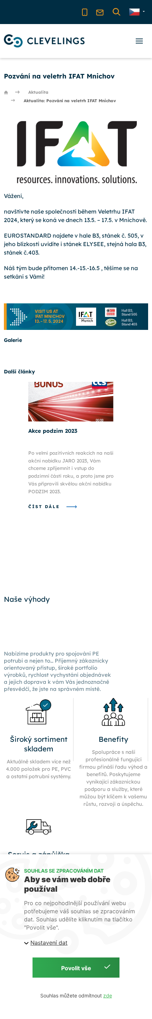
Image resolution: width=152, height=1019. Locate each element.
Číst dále (45, 506)
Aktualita (38, 92)
